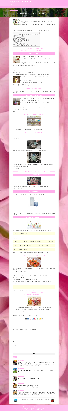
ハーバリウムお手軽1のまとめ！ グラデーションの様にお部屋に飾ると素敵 (25, 45)
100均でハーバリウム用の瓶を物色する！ (20, 38)
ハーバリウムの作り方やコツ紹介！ (19, 36)
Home (15, 6)
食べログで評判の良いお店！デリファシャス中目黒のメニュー (28, 378)
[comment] (40, 318)
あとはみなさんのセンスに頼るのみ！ (20, 43)
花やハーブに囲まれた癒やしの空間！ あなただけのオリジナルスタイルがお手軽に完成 (26, 34)
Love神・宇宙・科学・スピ (30, 7)
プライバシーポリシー (52, 6)
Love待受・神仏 (23, 6)
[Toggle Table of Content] (38, 33)
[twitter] (26, 318)
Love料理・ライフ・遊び (45, 6)
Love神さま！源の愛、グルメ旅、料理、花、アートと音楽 (34, 407)
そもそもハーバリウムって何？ (19, 35)
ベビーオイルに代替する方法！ (19, 41)
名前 (14, 341)
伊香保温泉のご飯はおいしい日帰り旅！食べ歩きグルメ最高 (28, 385)
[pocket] (30, 318)
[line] (37, 318)
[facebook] (28, 318)
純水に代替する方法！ (18, 42)
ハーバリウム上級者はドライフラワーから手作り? (21, 44)
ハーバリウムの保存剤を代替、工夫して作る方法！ (21, 40)
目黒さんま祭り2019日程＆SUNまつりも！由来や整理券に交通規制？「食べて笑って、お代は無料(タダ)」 (36, 392)
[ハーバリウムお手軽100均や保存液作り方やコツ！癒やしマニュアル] (33, 318)
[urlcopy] (42, 318)
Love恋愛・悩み (37, 6)
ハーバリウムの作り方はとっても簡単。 (20, 37)
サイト (14, 349)
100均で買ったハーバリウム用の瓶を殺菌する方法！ (21, 39)
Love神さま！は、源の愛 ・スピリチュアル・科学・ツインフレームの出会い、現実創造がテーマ (34, 408)
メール (14, 345)
